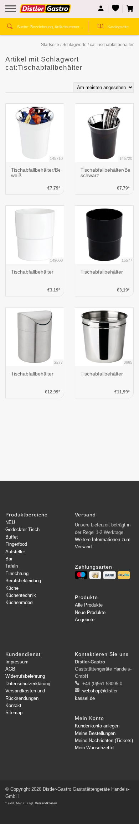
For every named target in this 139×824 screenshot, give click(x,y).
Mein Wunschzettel (94, 747)
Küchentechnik (20, 595)
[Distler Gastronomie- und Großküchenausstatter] (45, 11)
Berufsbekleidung (23, 580)
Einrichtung (17, 573)
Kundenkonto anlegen (97, 726)
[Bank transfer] (109, 575)
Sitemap (13, 712)
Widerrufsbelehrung (25, 676)
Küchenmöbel (19, 602)
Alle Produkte (89, 605)
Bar (8, 558)
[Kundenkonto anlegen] (101, 9)
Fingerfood (16, 544)
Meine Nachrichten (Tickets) (104, 740)
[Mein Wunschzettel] (115, 9)
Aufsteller (15, 551)
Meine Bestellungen (95, 733)
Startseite (50, 44)
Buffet (11, 537)
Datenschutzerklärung (27, 683)
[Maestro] (81, 575)
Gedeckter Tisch (22, 529)
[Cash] (95, 575)
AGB (10, 669)
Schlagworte (74, 44)
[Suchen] (9, 27)
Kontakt (13, 705)
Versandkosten (46, 803)
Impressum (17, 661)
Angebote (84, 619)
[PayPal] (124, 575)
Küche (12, 588)
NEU (10, 522)
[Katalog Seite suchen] (100, 27)
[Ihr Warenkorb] (128, 9)
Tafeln (11, 566)
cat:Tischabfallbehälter (112, 44)
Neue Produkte (90, 612)
